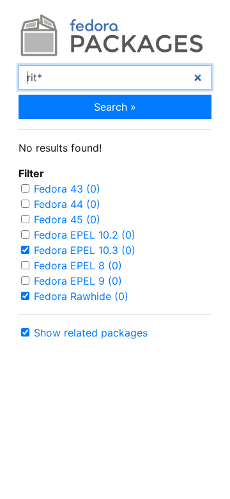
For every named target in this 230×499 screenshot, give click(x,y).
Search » (115, 106)
